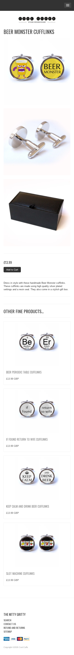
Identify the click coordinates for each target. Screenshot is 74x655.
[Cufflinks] (37, 18)
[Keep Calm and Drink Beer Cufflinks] (37, 478)
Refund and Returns (14, 628)
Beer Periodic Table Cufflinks (23, 372)
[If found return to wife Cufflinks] (37, 411)
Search (7, 620)
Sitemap (8, 631)
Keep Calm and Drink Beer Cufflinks (27, 506)
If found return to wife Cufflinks (27, 439)
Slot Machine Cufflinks (20, 573)
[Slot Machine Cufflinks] (37, 545)
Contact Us (10, 624)
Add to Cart (12, 269)
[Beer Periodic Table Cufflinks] (37, 344)
